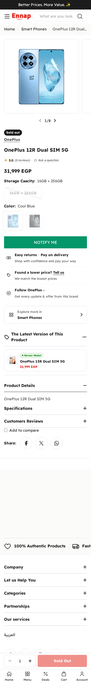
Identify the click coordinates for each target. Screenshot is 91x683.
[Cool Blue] (13, 221)
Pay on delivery (55, 255)
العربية (9, 634)
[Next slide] (55, 121)
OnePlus (12, 139)
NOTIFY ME (45, 242)
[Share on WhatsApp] (57, 443)
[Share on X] (41, 443)
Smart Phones (34, 29)
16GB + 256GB (25, 195)
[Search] (80, 16)
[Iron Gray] (34, 221)
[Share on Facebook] (26, 443)
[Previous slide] (40, 121)
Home (9, 29)
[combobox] (60, 16)
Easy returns (26, 255)
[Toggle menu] (7, 16)
